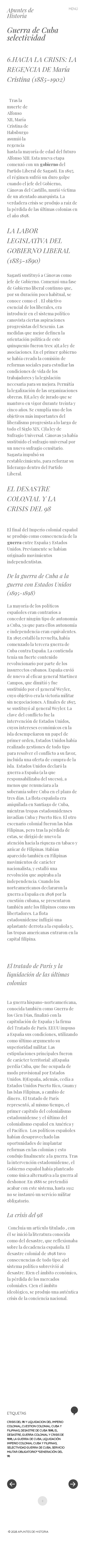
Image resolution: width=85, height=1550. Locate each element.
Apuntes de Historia (20, 12)
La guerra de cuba (27, 1439)
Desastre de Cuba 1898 (37, 1430)
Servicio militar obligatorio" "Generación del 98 (35, 1452)
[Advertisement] (53, 115)
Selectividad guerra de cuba (29, 1447)
